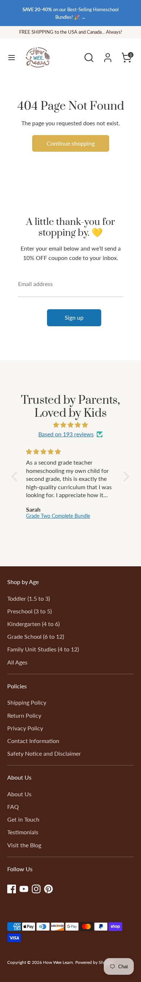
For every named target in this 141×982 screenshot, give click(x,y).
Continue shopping (71, 143)
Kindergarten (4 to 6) (33, 623)
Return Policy (24, 715)
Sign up (74, 317)
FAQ (13, 806)
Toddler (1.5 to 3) (28, 598)
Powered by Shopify (94, 962)
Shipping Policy (26, 702)
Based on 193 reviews (66, 434)
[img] (70, 425)
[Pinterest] (48, 889)
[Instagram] (36, 889)
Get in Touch (23, 819)
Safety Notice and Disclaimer (44, 753)
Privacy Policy (25, 728)
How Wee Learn (58, 962)
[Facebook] (11, 889)
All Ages (17, 662)
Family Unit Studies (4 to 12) (43, 649)
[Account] (108, 54)
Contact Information (33, 740)
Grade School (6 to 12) (35, 636)
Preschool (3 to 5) (29, 611)
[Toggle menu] (11, 57)
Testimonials (22, 831)
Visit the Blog (24, 845)
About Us (19, 793)
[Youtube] (24, 889)
